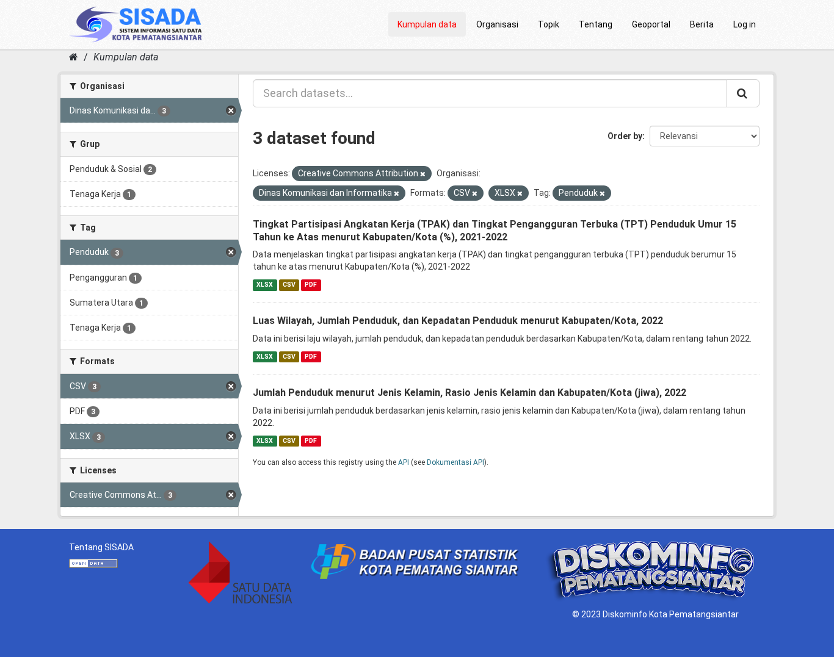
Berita (702, 24)
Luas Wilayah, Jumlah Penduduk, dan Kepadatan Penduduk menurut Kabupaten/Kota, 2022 (458, 320)
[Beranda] (73, 57)
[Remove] (423, 174)
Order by (624, 136)
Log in (744, 24)
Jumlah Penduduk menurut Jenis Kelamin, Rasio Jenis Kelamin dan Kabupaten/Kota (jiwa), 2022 (469, 392)
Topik (548, 24)
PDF (311, 285)
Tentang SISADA (101, 547)
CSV (289, 285)
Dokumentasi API (455, 462)
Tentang (595, 24)
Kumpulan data (427, 24)
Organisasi (497, 24)
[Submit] (743, 93)
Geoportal (651, 24)
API (403, 462)
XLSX (264, 285)
